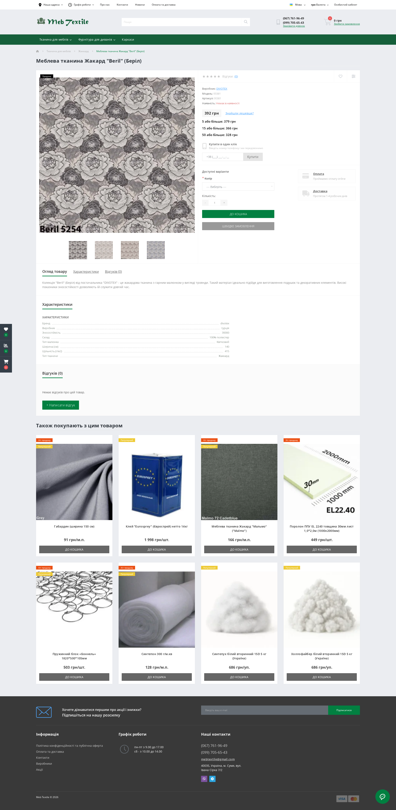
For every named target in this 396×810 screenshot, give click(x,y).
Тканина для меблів (53, 39)
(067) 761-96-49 (293, 18)
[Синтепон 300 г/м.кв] (157, 609)
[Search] (245, 22)
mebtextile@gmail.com (218, 759)
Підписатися (344, 710)
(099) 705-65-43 (293, 23)
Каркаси (128, 39)
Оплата (318, 174)
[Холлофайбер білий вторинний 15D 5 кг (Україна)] (322, 609)
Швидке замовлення (238, 226)
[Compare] (353, 76)
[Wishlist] (340, 76)
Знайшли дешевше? (239, 113)
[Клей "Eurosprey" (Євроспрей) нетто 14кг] (157, 482)
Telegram (212, 779)
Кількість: (209, 196)
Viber (204, 779)
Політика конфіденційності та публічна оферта (69, 746)
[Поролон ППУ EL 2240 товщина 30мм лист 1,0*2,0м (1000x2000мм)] (322, 482)
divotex (221, 88)
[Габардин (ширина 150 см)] (74, 482)
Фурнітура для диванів (95, 39)
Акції (39, 769)
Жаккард (83, 51)
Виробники (44, 763)
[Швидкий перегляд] (106, 453)
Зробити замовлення (347, 24)
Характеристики (86, 271)
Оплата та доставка (164, 4)
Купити (253, 157)
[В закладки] (106, 440)
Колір (207, 178)
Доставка (320, 191)
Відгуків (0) (113, 271)
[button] (6, 364)
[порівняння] (106, 446)
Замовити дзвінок (294, 26)
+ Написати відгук (60, 405)
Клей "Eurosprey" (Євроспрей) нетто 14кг (157, 526)
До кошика (238, 214)
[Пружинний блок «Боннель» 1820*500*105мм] (74, 609)
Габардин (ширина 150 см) (74, 526)
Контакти (122, 4)
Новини (140, 4)
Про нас (105, 4)
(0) (236, 76)
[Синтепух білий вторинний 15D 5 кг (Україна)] (239, 609)
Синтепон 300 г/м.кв (156, 654)
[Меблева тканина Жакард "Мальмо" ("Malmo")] (239, 482)
